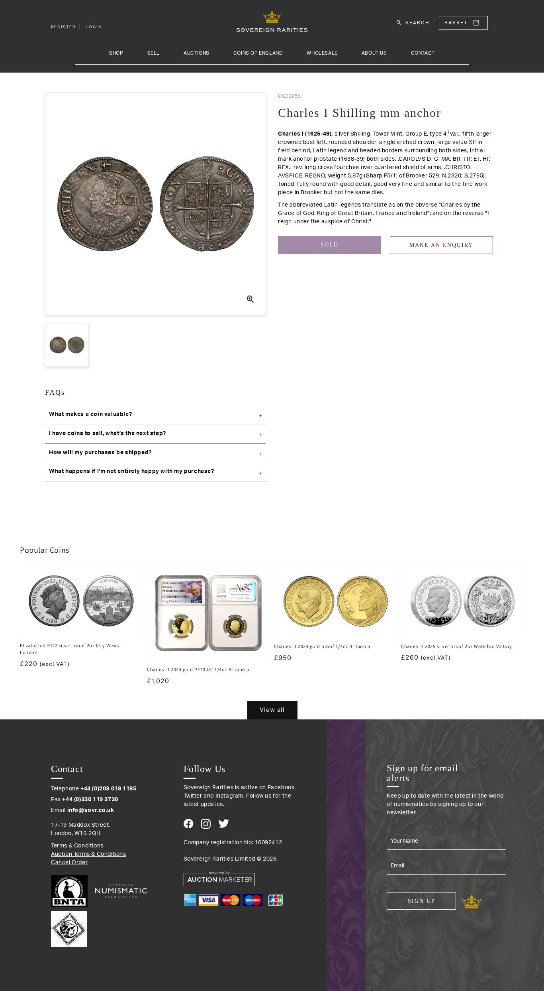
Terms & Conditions (77, 846)
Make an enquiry (441, 245)
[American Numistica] (121, 891)
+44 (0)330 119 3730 (90, 799)
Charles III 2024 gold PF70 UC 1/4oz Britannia (198, 669)
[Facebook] (189, 824)
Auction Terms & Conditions (88, 854)
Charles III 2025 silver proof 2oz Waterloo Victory (456, 646)
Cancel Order (69, 862)
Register (63, 26)
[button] (155, 414)
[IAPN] (69, 927)
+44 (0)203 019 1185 (108, 789)
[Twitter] (223, 823)
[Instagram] (206, 824)
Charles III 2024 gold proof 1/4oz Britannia (322, 646)
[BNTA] (72, 891)
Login (94, 26)
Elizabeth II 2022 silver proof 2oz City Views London (69, 649)
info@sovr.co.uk (90, 810)
